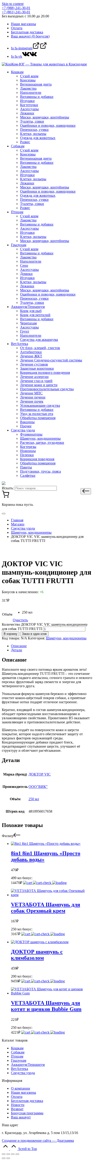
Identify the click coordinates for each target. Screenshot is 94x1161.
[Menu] (3, 513)
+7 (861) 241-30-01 (16, 12)
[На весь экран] (13, 1154)
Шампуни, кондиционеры (66, 638)
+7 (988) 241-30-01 (16, 8)
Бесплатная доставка (27, 1101)
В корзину (10, 634)
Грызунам (18, 1060)
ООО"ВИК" (38, 787)
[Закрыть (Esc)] (3, 1154)
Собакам (17, 1052)
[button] (86, 491)
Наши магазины (23, 1092)
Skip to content (13, 4)
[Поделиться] (8, 1154)
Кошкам (17, 1048)
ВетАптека (19, 1069)
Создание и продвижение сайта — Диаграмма (38, 1140)
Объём (7, 614)
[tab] (51, 646)
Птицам (17, 1056)
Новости (17, 1105)
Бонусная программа (27, 1113)
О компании (20, 1088)
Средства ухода (23, 1073)
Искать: (8, 488)
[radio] (27, 612)
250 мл (34, 799)
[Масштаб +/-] (17, 1154)
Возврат (17, 1109)
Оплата (16, 1097)
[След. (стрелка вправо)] (8, 1158)
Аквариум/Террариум (28, 1065)
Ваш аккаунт (21, 1117)
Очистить (20, 620)
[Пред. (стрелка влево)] (3, 1158)
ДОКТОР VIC (40, 774)
